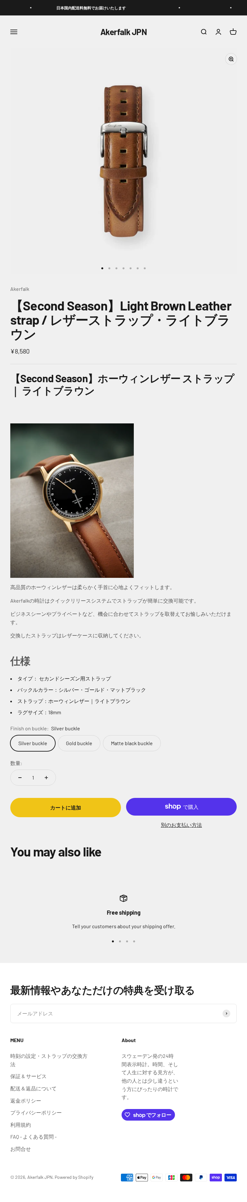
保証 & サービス (28, 1076)
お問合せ (20, 1149)
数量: (16, 763)
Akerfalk (19, 289)
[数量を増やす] (46, 777)
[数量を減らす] (20, 777)
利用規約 (20, 1125)
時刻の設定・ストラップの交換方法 (48, 1060)
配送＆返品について (33, 1088)
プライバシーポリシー (36, 1112)
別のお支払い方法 (181, 825)
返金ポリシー (25, 1100)
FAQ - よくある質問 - (33, 1136)
